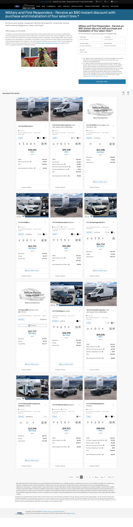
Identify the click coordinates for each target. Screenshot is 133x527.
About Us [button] (105, 6)
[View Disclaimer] (34, 144)
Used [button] (59, 6)
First (71, 477)
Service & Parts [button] (77, 6)
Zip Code (82, 49)
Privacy (50, 511)
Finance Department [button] (92, 6)
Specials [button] (66, 6)
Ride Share (115, 6)
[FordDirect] (19, 513)
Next (96, 477)
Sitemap (44, 511)
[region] (32, 164)
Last (102, 477)
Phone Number (108, 43)
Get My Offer (102, 81)
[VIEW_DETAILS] (100, 109)
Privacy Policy (92, 76)
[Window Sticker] (45, 144)
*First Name (83, 37)
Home (38, 6)
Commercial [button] (51, 6)
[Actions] (45, 126)
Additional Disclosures (59, 511)
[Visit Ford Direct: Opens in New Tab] (71, 513)
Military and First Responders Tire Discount (48, 43)
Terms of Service (103, 76)
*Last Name (107, 37)
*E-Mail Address (84, 43)
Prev (77, 477)
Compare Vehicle (26, 187)
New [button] (43, 6)
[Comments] (42, 144)
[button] (47, 109)
